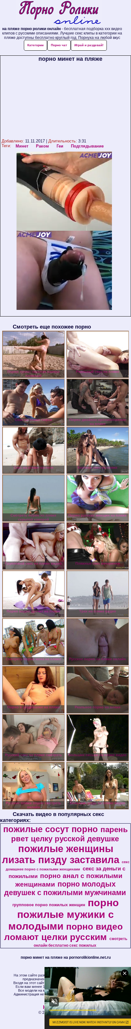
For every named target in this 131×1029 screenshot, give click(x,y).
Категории (35, 45)
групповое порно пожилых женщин (48, 904)
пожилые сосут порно (50, 829)
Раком (42, 146)
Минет (22, 146)
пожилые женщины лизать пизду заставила (60, 854)
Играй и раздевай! (88, 45)
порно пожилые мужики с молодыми (63, 914)
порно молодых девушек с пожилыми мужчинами (65, 888)
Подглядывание (87, 146)
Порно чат (59, 45)
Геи (60, 146)
